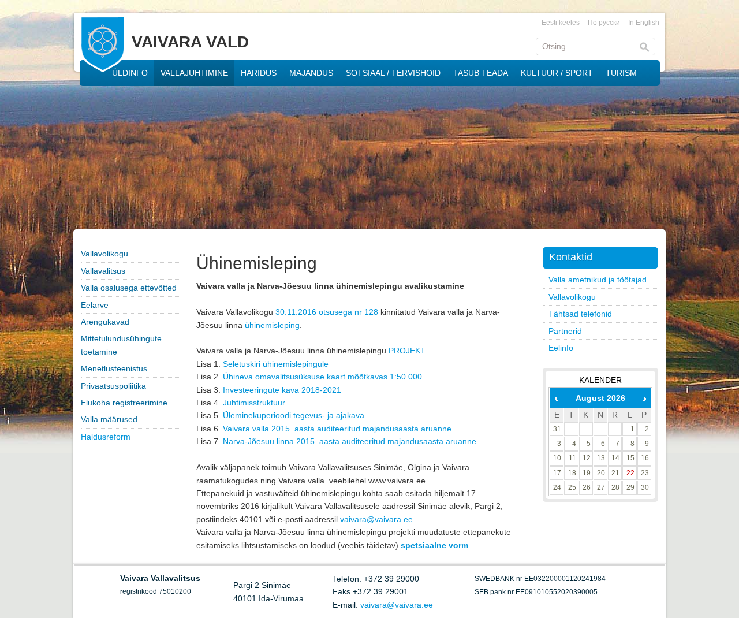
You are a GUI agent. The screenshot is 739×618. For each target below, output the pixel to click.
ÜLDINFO (130, 72)
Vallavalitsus (103, 271)
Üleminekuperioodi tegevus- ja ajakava (293, 415)
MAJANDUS (311, 72)
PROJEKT (407, 350)
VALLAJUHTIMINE (194, 72)
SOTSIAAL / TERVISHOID (393, 72)
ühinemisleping (272, 325)
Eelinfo (560, 347)
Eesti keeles (561, 22)
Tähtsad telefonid (580, 313)
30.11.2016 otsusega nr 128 (326, 312)
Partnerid (565, 331)
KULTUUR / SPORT (557, 72)
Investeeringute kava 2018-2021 (282, 389)
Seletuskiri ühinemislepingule (276, 363)
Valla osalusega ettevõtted (129, 287)
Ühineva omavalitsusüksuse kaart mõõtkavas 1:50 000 (322, 376)
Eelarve (95, 305)
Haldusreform (105, 436)
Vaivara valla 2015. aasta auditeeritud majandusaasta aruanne (337, 428)
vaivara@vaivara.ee (376, 519)
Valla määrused (109, 419)
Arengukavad (105, 321)
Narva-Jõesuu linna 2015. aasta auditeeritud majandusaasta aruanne (349, 441)
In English (643, 22)
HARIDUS (259, 72)
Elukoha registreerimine (124, 402)
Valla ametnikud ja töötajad (597, 279)
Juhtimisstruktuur (254, 402)
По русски (604, 22)
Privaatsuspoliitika (113, 385)
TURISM (621, 72)
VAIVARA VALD (190, 42)
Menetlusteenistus (114, 368)
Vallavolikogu (104, 253)
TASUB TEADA (480, 72)
